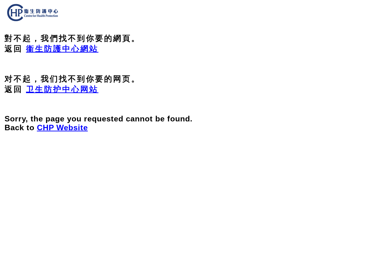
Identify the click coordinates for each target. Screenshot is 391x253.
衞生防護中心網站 (62, 48)
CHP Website (62, 127)
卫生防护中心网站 (62, 89)
